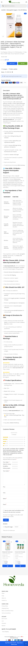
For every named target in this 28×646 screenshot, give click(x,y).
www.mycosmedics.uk (14, 98)
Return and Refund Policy (7, 610)
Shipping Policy (5, 608)
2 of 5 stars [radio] (13, 462)
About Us (4, 598)
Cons (4, 492)
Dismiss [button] (26, 643)
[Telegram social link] (12, 72)
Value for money (7, 464)
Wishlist (3, 625)
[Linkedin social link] (10, 72)
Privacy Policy (5, 606)
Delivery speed (6, 468)
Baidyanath (5, 555)
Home (3, 593)
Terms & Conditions (6, 613)
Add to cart (12, 63)
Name (5, 498)
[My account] (26, 2)
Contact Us (4, 600)
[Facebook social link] (5, 72)
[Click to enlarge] (3, 36)
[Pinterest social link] (9, 72)
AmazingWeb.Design (14, 637)
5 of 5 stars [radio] (17, 462)
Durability (5, 466)
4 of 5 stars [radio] (16, 462)
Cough (16, 558)
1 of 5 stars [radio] (12, 462)
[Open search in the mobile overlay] (14, 6)
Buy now (23, 63)
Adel (6, 56)
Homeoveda (9, 636)
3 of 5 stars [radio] (14, 462)
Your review (6, 471)
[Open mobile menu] (1, 2)
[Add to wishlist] (11, 542)
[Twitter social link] (7, 72)
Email (5, 504)
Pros (4, 487)
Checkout (4, 623)
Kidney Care (5, 558)
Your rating (6, 462)
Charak (16, 555)
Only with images (9, 527)
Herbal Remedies (6, 553)
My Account (4, 618)
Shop (3, 595)
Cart (3, 621)
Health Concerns (6, 556)
